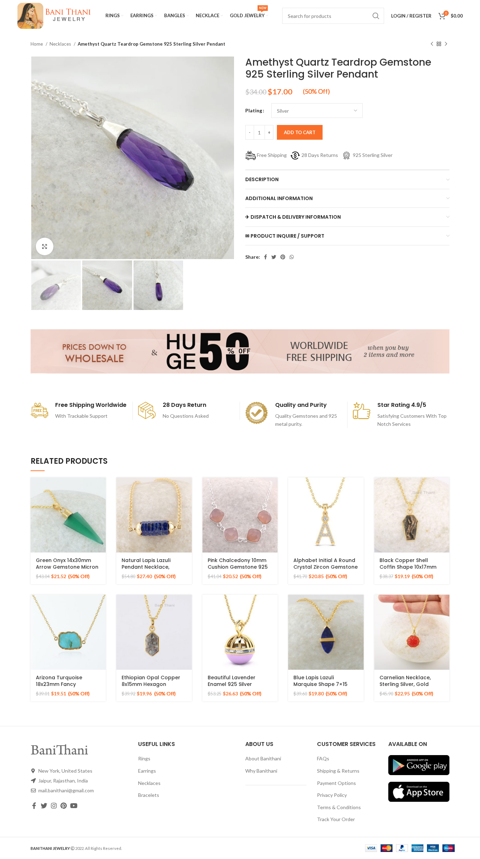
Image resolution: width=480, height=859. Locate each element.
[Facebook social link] (265, 257)
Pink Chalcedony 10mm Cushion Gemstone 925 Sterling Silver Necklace (238, 567)
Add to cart (300, 132)
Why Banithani (261, 771)
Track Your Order (336, 819)
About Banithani (263, 758)
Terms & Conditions (339, 807)
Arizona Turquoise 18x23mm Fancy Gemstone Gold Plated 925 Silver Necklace (65, 688)
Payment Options (336, 783)
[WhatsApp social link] (291, 257)
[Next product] (445, 44)
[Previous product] (431, 44)
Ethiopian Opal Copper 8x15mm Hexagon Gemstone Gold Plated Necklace (151, 688)
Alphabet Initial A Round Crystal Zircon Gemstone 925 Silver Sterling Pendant (325, 570)
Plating (253, 110)
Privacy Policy (332, 795)
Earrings (147, 771)
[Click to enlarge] (44, 246)
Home (37, 44)
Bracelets (148, 795)
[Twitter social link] (273, 257)
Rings (144, 758)
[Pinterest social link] (282, 257)
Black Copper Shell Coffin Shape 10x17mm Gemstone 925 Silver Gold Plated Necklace (408, 570)
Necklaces (61, 44)
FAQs (323, 758)
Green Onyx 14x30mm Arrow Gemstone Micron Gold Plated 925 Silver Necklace (67, 570)
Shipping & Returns (338, 771)
